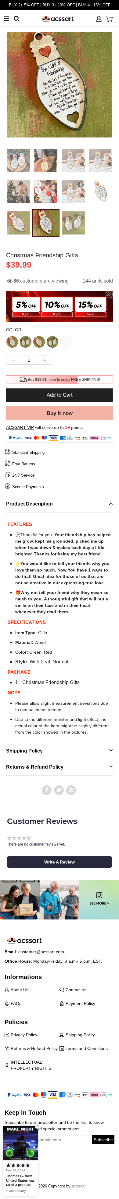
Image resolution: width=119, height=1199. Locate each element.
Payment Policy (80, 1003)
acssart (78, 1186)
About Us (19, 989)
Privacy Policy (24, 1034)
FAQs (16, 1003)
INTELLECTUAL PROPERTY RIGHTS (31, 1065)
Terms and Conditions (87, 1048)
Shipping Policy (80, 1034)
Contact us (76, 989)
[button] (59, 862)
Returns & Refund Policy (34, 1048)
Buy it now (60, 413)
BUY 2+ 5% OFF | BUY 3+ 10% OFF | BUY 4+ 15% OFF (59, 5)
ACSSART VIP (20, 427)
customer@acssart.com (41, 951)
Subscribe (103, 1139)
